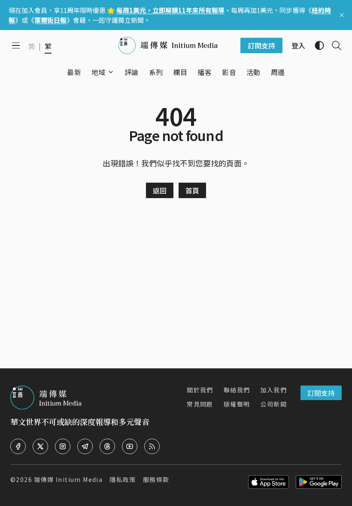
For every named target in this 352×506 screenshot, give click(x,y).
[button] (98, 72)
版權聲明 (237, 404)
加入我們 (273, 390)
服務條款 (156, 479)
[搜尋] (333, 45)
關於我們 (200, 390)
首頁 (192, 190)
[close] (342, 15)
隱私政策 (122, 479)
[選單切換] (110, 72)
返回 (160, 190)
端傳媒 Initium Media (68, 479)
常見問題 (200, 404)
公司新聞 (273, 404)
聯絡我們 (237, 390)
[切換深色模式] (316, 45)
